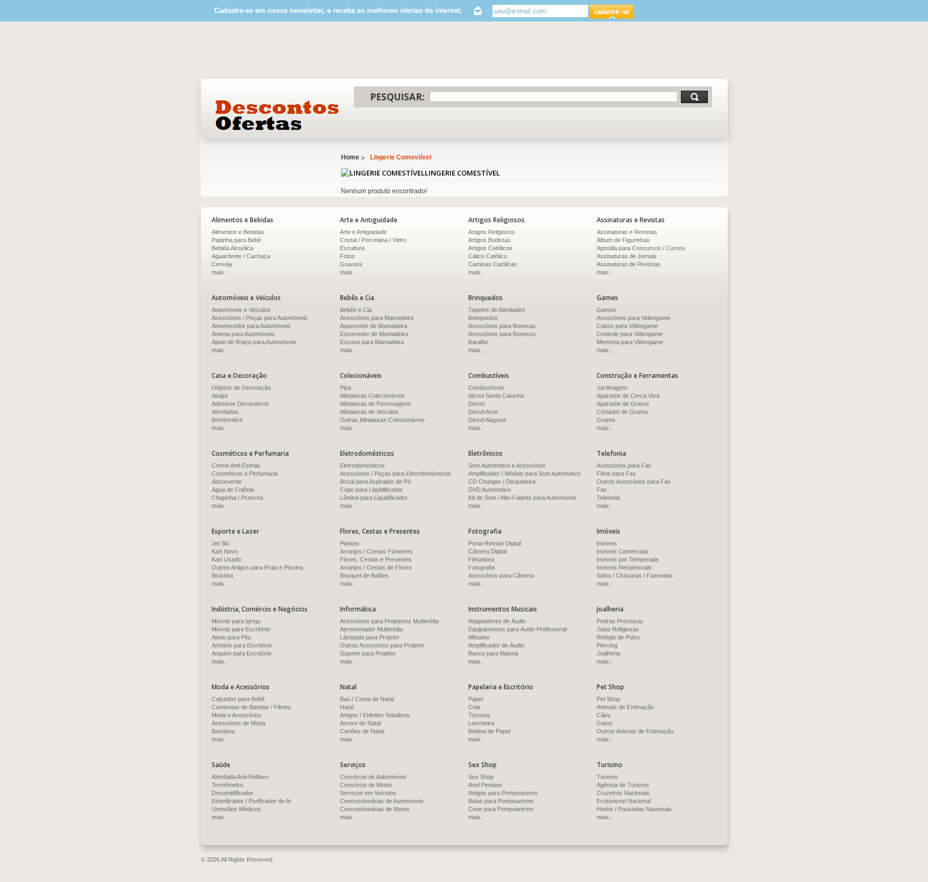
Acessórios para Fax (624, 465)
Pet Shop (608, 699)
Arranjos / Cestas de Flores (376, 567)
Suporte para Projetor (368, 653)
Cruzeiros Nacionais (623, 793)
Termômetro (227, 785)
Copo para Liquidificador (371, 489)
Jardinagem (612, 387)
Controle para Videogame (630, 334)
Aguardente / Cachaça (241, 256)
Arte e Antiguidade (363, 232)
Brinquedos (483, 318)
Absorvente (227, 481)
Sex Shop (481, 777)
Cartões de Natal (362, 731)
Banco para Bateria (493, 653)
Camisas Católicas (492, 264)
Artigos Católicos (490, 248)
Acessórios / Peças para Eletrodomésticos (395, 473)
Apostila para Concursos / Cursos (641, 248)
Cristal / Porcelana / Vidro (373, 240)
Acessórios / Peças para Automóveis (260, 318)
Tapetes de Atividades (496, 310)
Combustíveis (486, 387)
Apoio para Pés (231, 637)
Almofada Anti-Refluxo (240, 777)
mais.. (219, 272)
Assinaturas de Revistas (629, 264)
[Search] (694, 97)
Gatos (605, 723)
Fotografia (481, 567)
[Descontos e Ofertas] (277, 115)
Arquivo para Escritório (241, 653)
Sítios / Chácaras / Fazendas (635, 575)
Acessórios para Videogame (633, 318)
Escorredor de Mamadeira (374, 334)
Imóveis (607, 543)
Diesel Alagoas (487, 420)
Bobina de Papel (489, 731)
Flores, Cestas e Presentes (376, 559)
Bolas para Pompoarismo (501, 801)
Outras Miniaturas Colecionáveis (382, 420)
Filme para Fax (616, 473)
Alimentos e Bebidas (238, 232)
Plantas (349, 543)
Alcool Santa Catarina (496, 395)
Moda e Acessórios (237, 715)
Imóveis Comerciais (622, 551)
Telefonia (608, 497)
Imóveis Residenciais (624, 567)
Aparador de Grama (623, 403)
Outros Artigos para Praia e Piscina (257, 567)
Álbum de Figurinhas (623, 240)
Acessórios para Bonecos (502, 334)
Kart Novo (225, 551)
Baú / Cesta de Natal (367, 699)
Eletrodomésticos (362, 465)
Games (606, 310)
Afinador (479, 637)
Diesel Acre (483, 412)
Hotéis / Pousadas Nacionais (634, 809)
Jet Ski (220, 543)
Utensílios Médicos (236, 809)
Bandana (223, 731)
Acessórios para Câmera (501, 575)
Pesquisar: (397, 97)
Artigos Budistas (489, 240)
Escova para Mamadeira (372, 342)
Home (350, 157)
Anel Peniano (485, 785)
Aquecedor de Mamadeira (373, 326)
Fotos (347, 256)
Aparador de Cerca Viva (628, 395)
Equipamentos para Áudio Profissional (517, 629)
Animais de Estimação (625, 707)
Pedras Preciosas (620, 621)
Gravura (351, 264)
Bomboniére (227, 420)
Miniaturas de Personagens (375, 403)
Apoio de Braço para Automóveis (254, 342)
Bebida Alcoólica (232, 248)
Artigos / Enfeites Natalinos (375, 715)
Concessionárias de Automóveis (382, 801)
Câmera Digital (487, 551)
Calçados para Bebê (238, 699)
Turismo (607, 777)
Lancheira (481, 723)
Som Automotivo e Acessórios (507, 465)
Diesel (476, 403)
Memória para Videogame (630, 342)
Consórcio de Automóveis (373, 777)
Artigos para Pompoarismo (503, 793)
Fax (602, 489)
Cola (474, 707)
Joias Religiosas (618, 629)
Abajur (220, 395)
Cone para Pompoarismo (500, 809)
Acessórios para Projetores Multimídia (389, 621)
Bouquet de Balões (364, 575)
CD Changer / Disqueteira (501, 481)
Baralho (478, 342)
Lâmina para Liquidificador (374, 497)
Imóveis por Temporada (627, 559)
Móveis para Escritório (241, 629)
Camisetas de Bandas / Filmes (251, 707)
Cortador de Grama (622, 412)
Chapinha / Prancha (237, 497)
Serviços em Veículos (368, 793)
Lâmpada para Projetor (370, 637)
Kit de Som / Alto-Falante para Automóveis (522, 497)
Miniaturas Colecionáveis (372, 395)
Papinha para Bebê (236, 240)
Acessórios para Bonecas (502, 326)
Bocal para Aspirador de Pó (375, 481)
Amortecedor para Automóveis (251, 326)
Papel (475, 699)
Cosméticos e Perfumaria (245, 473)
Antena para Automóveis (243, 334)
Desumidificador (232, 793)
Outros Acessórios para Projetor (382, 645)
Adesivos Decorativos (240, 403)
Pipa (345, 387)
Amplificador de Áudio (496, 645)
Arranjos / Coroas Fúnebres (376, 551)
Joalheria (608, 653)
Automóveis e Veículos (241, 310)
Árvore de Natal (360, 723)
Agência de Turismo (623, 785)
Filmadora (481, 559)
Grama (606, 420)
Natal (346, 707)
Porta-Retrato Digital (494, 543)
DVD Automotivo (489, 489)
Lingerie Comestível (400, 157)
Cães (604, 715)
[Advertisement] (464, 45)
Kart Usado (226, 559)
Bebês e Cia (356, 310)
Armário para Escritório (242, 645)
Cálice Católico (487, 256)
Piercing (607, 645)
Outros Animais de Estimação (635, 731)
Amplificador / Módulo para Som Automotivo (524, 473)
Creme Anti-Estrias (236, 465)
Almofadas (225, 412)
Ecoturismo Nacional (623, 801)
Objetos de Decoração (241, 387)
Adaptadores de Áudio (497, 621)
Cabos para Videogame (627, 326)
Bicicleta (222, 575)
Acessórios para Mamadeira (377, 318)
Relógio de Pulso (618, 637)
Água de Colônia (233, 489)
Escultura (352, 248)
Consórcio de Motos (366, 785)
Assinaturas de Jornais (627, 256)
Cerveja (222, 264)
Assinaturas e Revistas (627, 232)
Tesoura (479, 715)
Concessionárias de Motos (375, 809)
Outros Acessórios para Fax (634, 481)
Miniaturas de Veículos (369, 412)
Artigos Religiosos (491, 232)
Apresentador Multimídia (371, 629)
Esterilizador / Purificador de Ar (252, 801)
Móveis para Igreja (236, 621)
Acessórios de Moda (238, 723)
